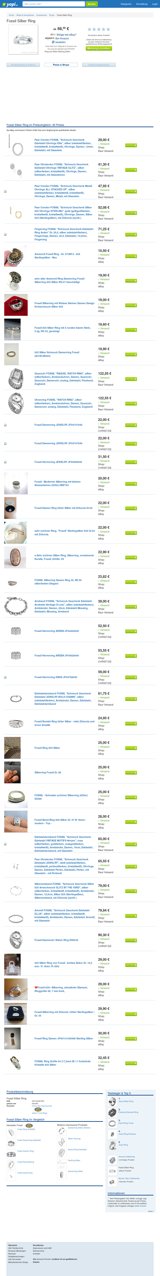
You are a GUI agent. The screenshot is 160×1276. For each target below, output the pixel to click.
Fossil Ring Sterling (26, 1162)
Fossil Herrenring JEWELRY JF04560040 (58, 462)
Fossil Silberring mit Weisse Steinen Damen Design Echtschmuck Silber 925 (65, 304)
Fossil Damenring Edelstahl (29, 1140)
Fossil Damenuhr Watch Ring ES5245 (56, 940)
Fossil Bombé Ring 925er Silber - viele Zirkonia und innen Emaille (65, 723)
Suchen (92, 3)
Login (155, 3)
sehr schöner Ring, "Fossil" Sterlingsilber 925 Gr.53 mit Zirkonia (65, 532)
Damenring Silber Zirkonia (79, 1127)
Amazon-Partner (43, 1259)
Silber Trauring (74, 1138)
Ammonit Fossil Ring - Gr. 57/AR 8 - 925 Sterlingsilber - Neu (57, 255)
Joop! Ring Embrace (127, 1134)
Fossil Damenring (25, 1173)
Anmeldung (142, 3)
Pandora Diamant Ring (128, 1112)
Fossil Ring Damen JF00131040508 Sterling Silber (64, 1038)
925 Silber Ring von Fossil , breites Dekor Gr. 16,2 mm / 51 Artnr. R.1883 (63, 964)
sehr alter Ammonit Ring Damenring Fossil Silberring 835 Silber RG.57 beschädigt (59, 280)
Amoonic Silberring (127, 1156)
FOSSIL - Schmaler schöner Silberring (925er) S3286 (61, 796)
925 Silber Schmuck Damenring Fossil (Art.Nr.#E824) (57, 353)
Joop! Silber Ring (126, 1101)
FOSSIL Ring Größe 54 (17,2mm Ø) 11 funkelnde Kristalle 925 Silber (63, 1062)
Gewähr (143, 1205)
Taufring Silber (74, 1160)
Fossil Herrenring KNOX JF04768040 (56, 677)
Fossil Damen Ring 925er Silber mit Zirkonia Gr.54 (63, 508)
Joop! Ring (123, 1145)
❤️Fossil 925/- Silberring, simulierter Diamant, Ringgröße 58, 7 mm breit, (61, 989)
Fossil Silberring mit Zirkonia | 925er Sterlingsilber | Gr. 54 (64, 1013)
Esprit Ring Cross (126, 1123)
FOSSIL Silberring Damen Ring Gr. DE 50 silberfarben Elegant (58, 581)
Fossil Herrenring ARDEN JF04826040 (57, 631)
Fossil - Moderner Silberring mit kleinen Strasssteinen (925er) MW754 (58, 483)
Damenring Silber (75, 1171)
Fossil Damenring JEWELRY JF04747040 (58, 424)
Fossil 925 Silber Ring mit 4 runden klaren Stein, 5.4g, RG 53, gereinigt (63, 329)
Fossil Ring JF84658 (26, 1129)
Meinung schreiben (99, 48)
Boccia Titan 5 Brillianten (129, 1178)
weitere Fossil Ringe (39, 1113)
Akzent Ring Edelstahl (77, 1149)
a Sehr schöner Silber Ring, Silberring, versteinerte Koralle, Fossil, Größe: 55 (64, 556)
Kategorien (126, 3)
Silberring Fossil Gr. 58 (48, 772)
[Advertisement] (80, 99)
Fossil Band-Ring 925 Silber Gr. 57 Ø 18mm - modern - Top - (60, 821)
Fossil (34, 1106)
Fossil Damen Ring (26, 1151)
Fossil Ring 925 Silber (47, 748)
